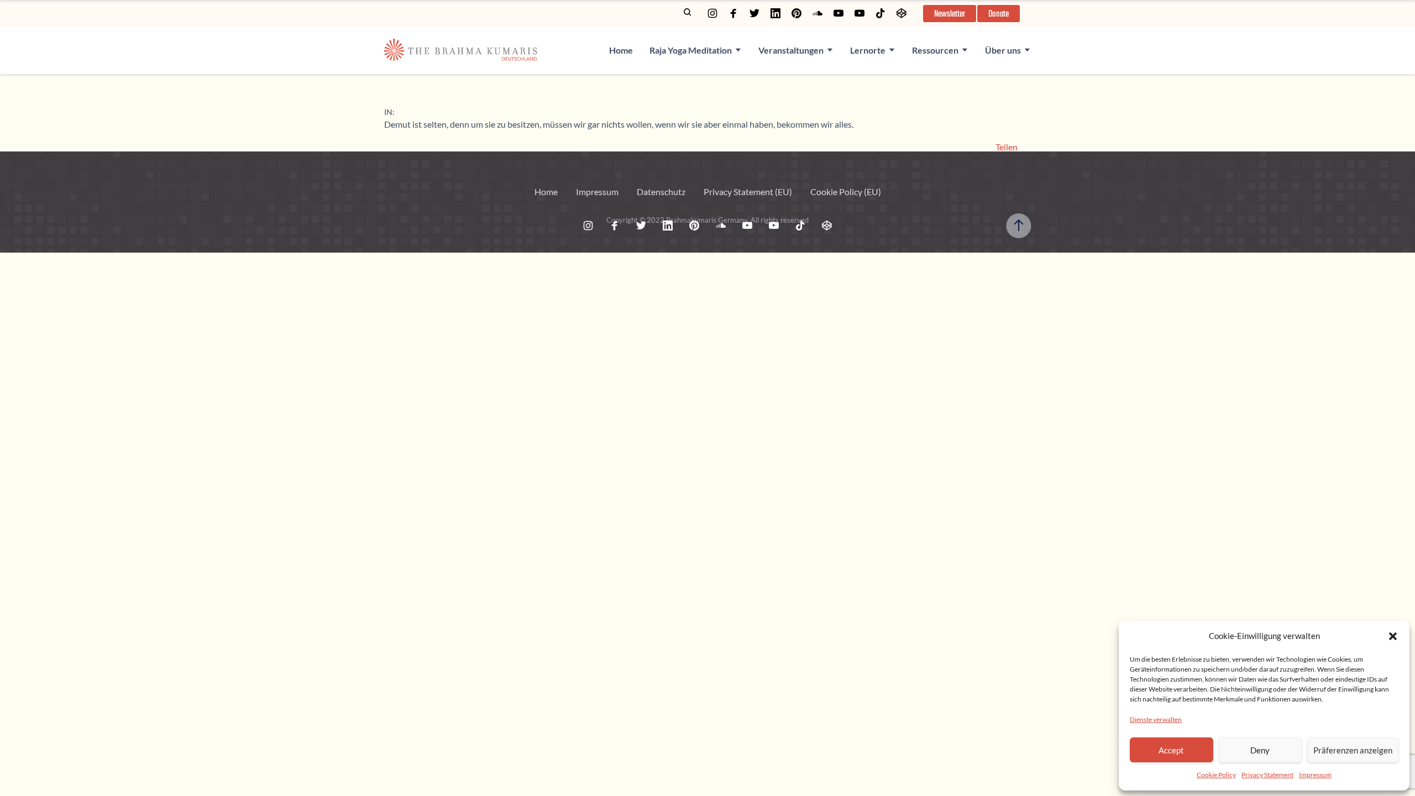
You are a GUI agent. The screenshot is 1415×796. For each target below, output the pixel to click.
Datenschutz (661, 191)
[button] (1392, 636)
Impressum (1315, 775)
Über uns (1003, 50)
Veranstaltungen (791, 50)
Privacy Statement (1267, 775)
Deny (1260, 750)
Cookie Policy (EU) (845, 191)
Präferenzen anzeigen (1352, 750)
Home (621, 50)
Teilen (1006, 147)
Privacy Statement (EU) (748, 191)
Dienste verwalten (1156, 719)
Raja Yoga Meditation (690, 50)
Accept (1171, 750)
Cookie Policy (1216, 775)
